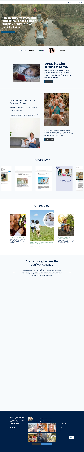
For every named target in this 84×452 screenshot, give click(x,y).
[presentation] (18, 225)
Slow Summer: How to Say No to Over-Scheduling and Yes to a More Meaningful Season (66, 241)
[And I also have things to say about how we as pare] (51, 427)
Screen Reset (17, 2)
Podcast (62, 433)
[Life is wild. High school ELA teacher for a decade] (32, 437)
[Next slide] (70, 271)
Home (4, 2)
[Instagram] (68, 2)
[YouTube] (72, 2)
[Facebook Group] (82, 2)
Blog (61, 427)
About (9, 2)
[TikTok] (78, 2)
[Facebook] (74, 2)
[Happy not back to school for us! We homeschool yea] (32, 427)
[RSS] (80, 2)
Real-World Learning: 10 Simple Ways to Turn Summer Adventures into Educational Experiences (17, 241)
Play (64, 238)
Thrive (40, 243)
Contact (62, 431)
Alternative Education (15, 237)
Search (71, 437)
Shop (30, 2)
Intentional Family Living (36, 242)
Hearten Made (51, 449)
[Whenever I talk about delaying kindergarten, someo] (51, 437)
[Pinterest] (70, 2)
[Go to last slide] (14, 271)
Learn (23, 237)
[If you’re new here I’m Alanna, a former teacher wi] (42, 427)
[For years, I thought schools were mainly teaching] (42, 437)
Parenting (45, 242)
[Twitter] (76, 2)
